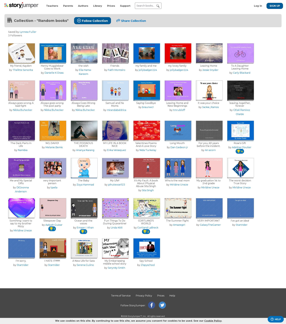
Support (125, 5)
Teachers (52, 5)
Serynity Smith (116, 267)
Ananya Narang (85, 150)
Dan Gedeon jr (179, 147)
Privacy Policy (144, 295)
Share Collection (133, 21)
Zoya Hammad (85, 184)
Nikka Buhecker (22, 110)
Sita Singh (148, 190)
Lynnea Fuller (28, 31)
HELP (278, 319)
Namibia (22, 150)
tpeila (54, 187)
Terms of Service (121, 295)
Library (97, 5)
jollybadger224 (148, 70)
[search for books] (158, 6)
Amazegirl (179, 224)
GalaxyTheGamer (210, 224)
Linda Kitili (116, 227)
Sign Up (275, 5)
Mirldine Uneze (179, 184)
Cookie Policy (213, 320)
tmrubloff (179, 110)
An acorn (210, 150)
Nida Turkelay (147, 150)
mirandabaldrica (116, 110)
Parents (68, 5)
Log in (258, 5)
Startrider (241, 224)
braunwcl (148, 107)
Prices (111, 5)
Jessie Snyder (210, 70)
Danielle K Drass (54, 72)
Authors (83, 5)
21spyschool (148, 265)
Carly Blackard (241, 72)
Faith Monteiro (116, 70)
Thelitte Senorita (23, 70)
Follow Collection (95, 21)
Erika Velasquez (116, 150)
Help (172, 295)
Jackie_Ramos (210, 107)
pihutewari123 (116, 184)
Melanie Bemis (54, 147)
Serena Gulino (85, 265)
